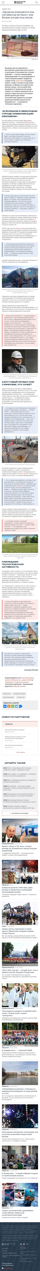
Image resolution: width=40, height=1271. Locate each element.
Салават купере (22, 474)
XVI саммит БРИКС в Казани (14, 731)
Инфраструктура (19, 694)
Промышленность (8, 843)
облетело (19, 228)
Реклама (4, 1250)
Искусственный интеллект (14, 746)
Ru (21, 1248)
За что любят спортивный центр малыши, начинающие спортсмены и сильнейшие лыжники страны (20, 974)
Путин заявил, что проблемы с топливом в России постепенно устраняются (19, 775)
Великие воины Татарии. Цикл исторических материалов (15, 738)
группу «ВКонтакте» (13, 680)
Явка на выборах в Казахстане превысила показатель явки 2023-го (19, 781)
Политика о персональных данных (10, 1256)
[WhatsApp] (12, 706)
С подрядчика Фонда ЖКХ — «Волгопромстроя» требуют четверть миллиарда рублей (19, 850)
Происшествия (8, 697)
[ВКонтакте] (5, 706)
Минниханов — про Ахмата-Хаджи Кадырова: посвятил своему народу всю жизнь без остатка (19, 788)
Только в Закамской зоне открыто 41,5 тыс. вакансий (20, 1175)
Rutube (15, 686)
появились (20, 486)
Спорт (4, 926)
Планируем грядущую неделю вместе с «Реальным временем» (19, 891)
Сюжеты (9, 724)
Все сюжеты (21, 752)
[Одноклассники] (8, 706)
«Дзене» (23, 686)
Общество (6, 9)
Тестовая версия (7, 1265)
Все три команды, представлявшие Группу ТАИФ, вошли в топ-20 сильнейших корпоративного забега (19, 933)
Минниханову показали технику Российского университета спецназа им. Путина (19, 801)
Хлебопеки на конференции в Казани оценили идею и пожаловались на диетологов (19, 1015)
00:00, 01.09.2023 (7, 21)
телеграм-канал (27, 678)
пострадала (33, 221)
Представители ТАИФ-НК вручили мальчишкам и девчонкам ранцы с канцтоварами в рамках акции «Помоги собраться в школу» (19, 1053)
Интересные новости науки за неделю (17, 1213)
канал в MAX (27, 680)
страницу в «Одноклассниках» (17, 682)
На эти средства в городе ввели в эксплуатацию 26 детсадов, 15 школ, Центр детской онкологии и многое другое (19, 1094)
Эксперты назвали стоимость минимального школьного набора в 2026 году (18, 807)
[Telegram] (16, 706)
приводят (19, 81)
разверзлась (30, 122)
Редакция (5, 1248)
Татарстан (20, 697)
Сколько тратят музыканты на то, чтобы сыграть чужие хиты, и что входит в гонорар (20, 1136)
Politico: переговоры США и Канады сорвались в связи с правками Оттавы (17, 769)
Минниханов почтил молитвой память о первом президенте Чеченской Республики (18, 795)
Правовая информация (9, 1253)
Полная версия (7, 1263)
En (25, 1248)
